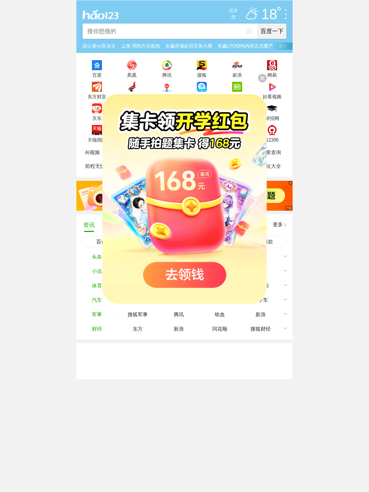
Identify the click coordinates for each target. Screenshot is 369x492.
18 (269, 14)
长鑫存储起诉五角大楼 (188, 46)
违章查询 (271, 152)
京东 (97, 118)
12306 (272, 139)
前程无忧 (95, 166)
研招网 (272, 118)
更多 (278, 224)
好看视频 (272, 96)
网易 (272, 74)
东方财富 (97, 96)
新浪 (237, 74)
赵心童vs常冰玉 (99, 46)
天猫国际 (97, 139)
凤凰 (132, 74)
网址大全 (271, 166)
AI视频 (92, 152)
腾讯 (167, 74)
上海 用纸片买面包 (140, 46)
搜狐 (201, 74)
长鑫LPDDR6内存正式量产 (245, 46)
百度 (97, 74)
